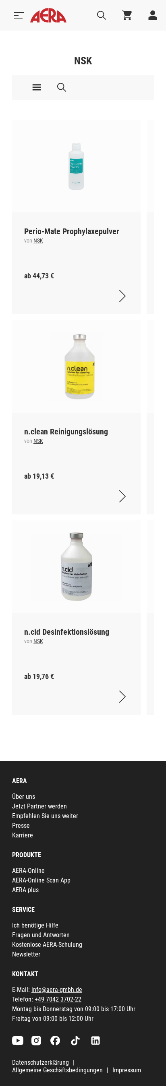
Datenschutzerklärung (40, 1062)
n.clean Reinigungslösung (66, 431)
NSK (38, 240)
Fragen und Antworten (41, 935)
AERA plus (25, 890)
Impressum (126, 1070)
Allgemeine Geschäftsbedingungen (57, 1070)
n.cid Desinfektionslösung (66, 632)
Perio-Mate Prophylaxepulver (71, 231)
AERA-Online (28, 870)
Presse (21, 825)
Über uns (23, 796)
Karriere (22, 835)
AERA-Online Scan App (41, 880)
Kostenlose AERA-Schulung (47, 944)
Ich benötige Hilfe (35, 925)
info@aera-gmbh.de (56, 989)
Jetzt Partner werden (39, 806)
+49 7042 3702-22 (58, 999)
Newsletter (26, 954)
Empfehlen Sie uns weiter (45, 816)
